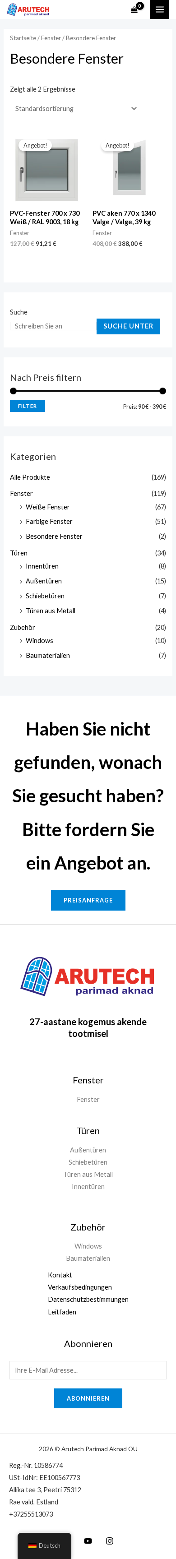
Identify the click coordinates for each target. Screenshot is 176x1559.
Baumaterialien (48, 655)
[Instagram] (110, 1541)
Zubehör (22, 627)
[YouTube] (88, 1541)
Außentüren (44, 581)
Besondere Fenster (54, 536)
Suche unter (128, 326)
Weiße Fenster (48, 507)
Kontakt (60, 1275)
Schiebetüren (45, 596)
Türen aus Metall (50, 611)
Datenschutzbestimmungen (88, 1299)
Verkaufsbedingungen (80, 1287)
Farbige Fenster (49, 521)
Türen (19, 553)
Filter (27, 406)
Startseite (23, 38)
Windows (39, 640)
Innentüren (42, 566)
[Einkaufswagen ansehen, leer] (134, 10)
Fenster (21, 493)
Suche (19, 312)
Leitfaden (62, 1312)
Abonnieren (88, 1398)
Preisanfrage (88, 900)
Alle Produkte (30, 477)
